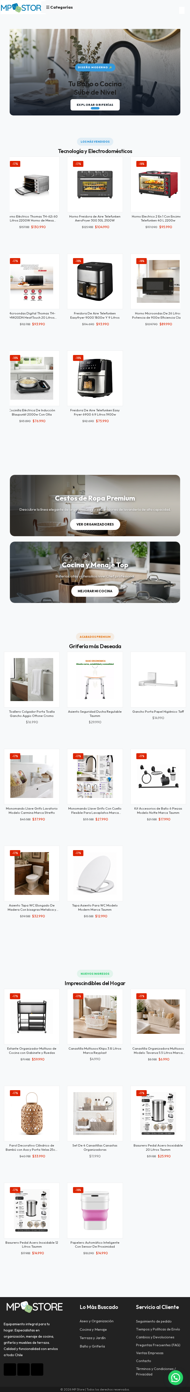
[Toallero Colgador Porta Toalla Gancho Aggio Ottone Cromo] (32, 679)
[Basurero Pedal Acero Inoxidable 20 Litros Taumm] (158, 1113)
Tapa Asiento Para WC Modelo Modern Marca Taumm (95, 907)
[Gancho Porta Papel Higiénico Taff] (158, 679)
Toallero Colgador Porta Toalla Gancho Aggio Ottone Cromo (32, 713)
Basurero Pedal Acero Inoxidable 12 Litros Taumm (31, 1244)
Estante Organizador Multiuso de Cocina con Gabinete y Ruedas (31, 1050)
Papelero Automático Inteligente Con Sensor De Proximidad (95, 1244)
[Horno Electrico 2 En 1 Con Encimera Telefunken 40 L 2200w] (158, 184)
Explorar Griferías (95, 105)
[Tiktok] (23, 1369)
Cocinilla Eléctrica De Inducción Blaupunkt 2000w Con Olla (32, 412)
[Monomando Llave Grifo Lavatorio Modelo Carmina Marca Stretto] (32, 776)
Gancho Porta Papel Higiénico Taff (158, 711)
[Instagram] (10, 1369)
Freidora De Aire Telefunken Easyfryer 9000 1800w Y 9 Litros (94, 315)
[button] (87, 108)
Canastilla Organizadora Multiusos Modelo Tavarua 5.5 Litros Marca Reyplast (158, 1052)
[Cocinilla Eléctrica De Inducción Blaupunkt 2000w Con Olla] (32, 378)
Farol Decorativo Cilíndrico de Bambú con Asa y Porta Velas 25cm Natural (32, 1149)
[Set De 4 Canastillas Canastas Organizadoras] (95, 1113)
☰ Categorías (59, 7)
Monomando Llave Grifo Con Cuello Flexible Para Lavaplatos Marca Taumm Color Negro (94, 812)
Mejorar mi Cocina (95, 591)
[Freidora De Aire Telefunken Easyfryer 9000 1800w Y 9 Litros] (95, 281)
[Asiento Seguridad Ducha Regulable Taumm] (95, 679)
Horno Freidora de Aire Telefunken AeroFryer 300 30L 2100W (94, 218)
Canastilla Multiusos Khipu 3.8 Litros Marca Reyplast (95, 1050)
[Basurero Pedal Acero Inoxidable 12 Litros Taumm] (32, 1210)
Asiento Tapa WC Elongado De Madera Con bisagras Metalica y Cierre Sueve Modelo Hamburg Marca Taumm (32, 911)
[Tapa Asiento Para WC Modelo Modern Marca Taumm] (95, 873)
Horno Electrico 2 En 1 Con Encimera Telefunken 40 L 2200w (158, 218)
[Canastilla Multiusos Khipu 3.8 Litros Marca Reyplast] (95, 1016)
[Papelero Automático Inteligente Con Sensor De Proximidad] (95, 1210)
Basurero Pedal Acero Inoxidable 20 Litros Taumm (158, 1147)
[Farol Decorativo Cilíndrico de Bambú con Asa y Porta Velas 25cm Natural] (32, 1113)
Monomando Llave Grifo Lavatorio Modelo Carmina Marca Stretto (32, 810)
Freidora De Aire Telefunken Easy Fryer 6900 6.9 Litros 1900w (95, 412)
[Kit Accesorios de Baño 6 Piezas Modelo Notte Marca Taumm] (158, 776)
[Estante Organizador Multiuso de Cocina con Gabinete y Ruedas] (32, 1016)
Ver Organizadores (95, 524)
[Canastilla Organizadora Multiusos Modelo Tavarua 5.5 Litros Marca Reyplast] (158, 1016)
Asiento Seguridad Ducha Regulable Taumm (95, 713)
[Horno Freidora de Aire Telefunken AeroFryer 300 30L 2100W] (95, 184)
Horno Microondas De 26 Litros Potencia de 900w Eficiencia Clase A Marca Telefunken (158, 317)
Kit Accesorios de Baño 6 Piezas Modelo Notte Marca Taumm (158, 810)
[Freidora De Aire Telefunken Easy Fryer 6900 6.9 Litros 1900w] (95, 378)
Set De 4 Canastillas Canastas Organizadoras (94, 1147)
